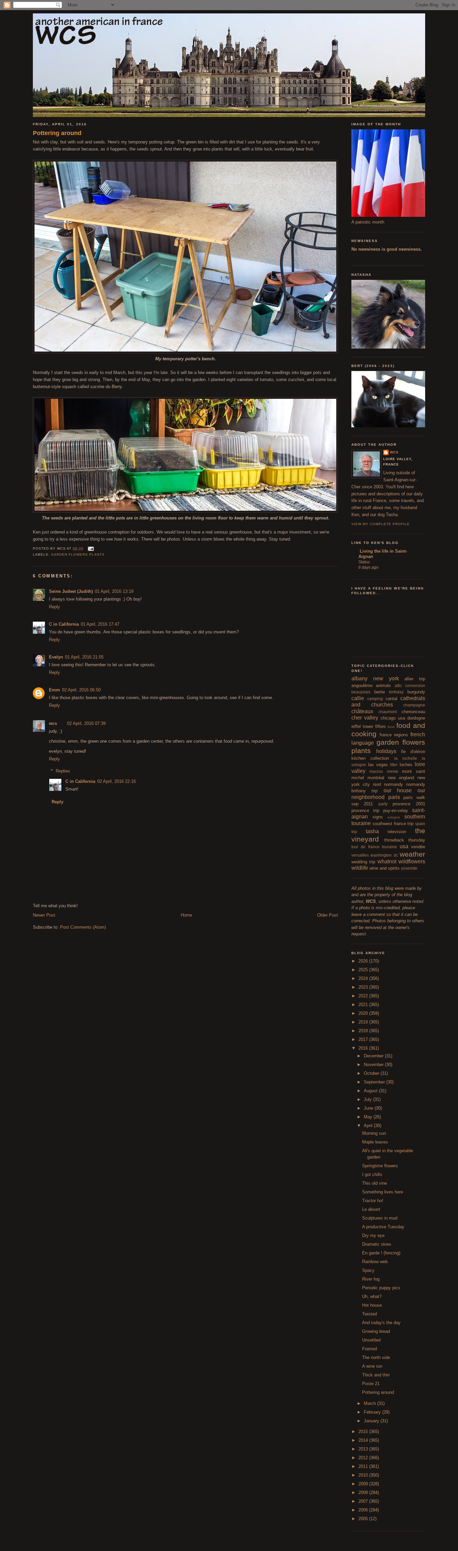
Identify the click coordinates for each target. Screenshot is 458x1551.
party (383, 804)
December (374, 1055)
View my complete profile (380, 524)
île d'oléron (413, 751)
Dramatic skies (376, 1244)
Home (186, 915)
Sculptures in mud (379, 1218)
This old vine (374, 1183)
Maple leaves (375, 1141)
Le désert (371, 1209)
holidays (386, 751)
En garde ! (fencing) (381, 1252)
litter (394, 764)
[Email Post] (90, 548)
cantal (391, 698)
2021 (363, 1004)
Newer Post (44, 915)
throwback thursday (404, 840)
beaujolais (360, 692)
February (373, 1412)
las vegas (378, 764)
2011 (363, 1466)
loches (406, 764)
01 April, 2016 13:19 (114, 591)
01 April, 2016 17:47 (100, 624)
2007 (363, 1501)
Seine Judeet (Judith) (71, 591)
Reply (54, 606)
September (375, 1081)
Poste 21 (371, 1383)
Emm (54, 689)
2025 (363, 969)
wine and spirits (384, 868)
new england (401, 777)
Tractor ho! (372, 1200)
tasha (372, 831)
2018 (363, 1030)
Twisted (369, 1313)
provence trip (365, 810)
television (397, 831)
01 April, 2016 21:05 (84, 657)
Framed (369, 1348)
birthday (396, 692)
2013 (363, 1448)
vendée (418, 846)
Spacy (368, 1270)
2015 (363, 1431)
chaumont (388, 711)
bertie (379, 691)
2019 (363, 1022)
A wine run (372, 1366)
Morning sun (374, 1133)
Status (364, 562)
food (391, 727)
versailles (360, 855)
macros (376, 771)
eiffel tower (362, 726)
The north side (376, 1357)
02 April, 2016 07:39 (86, 723)
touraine (389, 847)
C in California (64, 624)
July (368, 1099)
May (369, 1116)
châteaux (362, 711)
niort (377, 784)
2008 (363, 1492)
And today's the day (381, 1322)
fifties (380, 726)
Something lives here (382, 1191)
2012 (363, 1457)
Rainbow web (375, 1261)
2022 (363, 995)
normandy (393, 784)
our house (398, 790)
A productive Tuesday (383, 1226)
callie (357, 698)
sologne (394, 817)
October (372, 1073)
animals (383, 685)
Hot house (372, 1305)
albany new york (375, 678)
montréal (375, 777)
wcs (53, 723)
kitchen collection (370, 758)
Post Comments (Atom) (83, 927)
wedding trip (363, 861)
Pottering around (57, 133)
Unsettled (371, 1340)
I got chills (372, 1174)
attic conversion (410, 685)
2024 (363, 978)
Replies (63, 770)
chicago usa (393, 718)
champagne (414, 705)
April (369, 1125)
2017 (363, 1039)
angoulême (362, 685)
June (369, 1108)
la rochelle (405, 758)
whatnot (387, 861)
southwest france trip (393, 823)
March (370, 1403)
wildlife (359, 868)
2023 (363, 987)
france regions (394, 734)
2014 (363, 1440)
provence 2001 (409, 803)
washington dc (384, 855)
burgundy (416, 691)
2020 (363, 1013)
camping (375, 698)
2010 (363, 1475)
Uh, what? (372, 1296)
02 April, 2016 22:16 (116, 781)
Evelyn (56, 657)
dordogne (416, 718)
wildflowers (411, 861)
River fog (371, 1279)
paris (394, 797)
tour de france (365, 847)
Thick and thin (376, 1374)
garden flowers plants (78, 554)
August (371, 1090)
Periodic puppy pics (381, 1287)
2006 (363, 1509)
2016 (363, 1048)
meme (392, 771)
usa (404, 846)
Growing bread (376, 1331)
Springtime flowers (380, 1165)
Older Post (327, 915)
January (372, 1420)
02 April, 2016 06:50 (81, 689)
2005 (363, 1518)
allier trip (414, 678)
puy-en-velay (395, 810)
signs (378, 816)
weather (412, 854)
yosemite (409, 868)
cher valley (364, 718)
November (374, 1064)
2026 (363, 961)
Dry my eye (373, 1235)
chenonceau (413, 711)
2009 (363, 1483)
